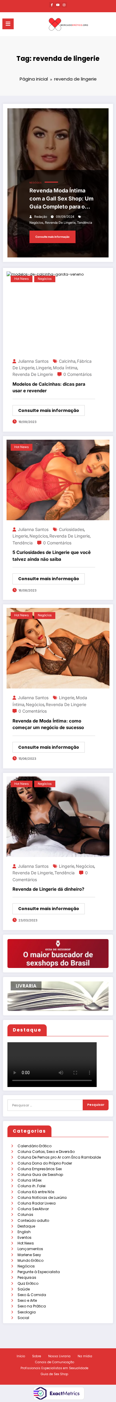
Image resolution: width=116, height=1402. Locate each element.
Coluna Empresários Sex (40, 1168)
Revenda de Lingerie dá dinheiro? (48, 889)
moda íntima (65, 367)
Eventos (25, 1237)
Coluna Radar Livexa (37, 1203)
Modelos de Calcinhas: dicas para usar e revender (48, 387)
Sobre (36, 1356)
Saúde (24, 1289)
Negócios (26, 1266)
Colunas (25, 1214)
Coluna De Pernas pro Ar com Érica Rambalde (59, 1157)
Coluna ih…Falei (32, 1185)
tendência (84, 223)
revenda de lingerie (60, 223)
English (24, 1231)
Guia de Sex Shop (54, 1374)
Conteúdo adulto (33, 1220)
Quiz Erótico (28, 1283)
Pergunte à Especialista (39, 1271)
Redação (40, 217)
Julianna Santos (33, 361)
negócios (36, 223)
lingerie (43, 367)
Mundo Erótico (30, 1260)
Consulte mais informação (52, 236)
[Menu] (8, 23)
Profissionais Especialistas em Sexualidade (54, 1368)
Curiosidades (71, 529)
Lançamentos (30, 1248)
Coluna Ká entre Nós (36, 1191)
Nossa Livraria (59, 1356)
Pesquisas (27, 1277)
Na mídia (85, 1356)
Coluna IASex (30, 1180)
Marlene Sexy (29, 1254)
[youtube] (58, 4)
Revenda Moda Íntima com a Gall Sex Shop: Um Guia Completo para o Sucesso (61, 199)
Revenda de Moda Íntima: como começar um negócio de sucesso (48, 724)
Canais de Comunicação (54, 1362)
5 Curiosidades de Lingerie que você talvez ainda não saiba (51, 555)
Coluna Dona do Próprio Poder (45, 1163)
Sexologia (27, 1312)
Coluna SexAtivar (33, 1208)
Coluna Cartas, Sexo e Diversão (46, 1151)
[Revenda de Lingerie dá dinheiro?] (58, 816)
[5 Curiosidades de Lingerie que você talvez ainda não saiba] (58, 479)
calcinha (67, 361)
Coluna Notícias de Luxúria (42, 1197)
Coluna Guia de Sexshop (40, 1174)
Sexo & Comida (32, 1294)
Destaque (26, 1226)
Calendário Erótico (34, 1145)
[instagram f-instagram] (64, 4)
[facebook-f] (51, 4)
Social (23, 1317)
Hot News (26, 1243)
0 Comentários (77, 374)
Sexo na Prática (32, 1306)
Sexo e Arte (27, 1300)
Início (21, 1356)
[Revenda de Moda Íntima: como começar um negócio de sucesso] (58, 648)
